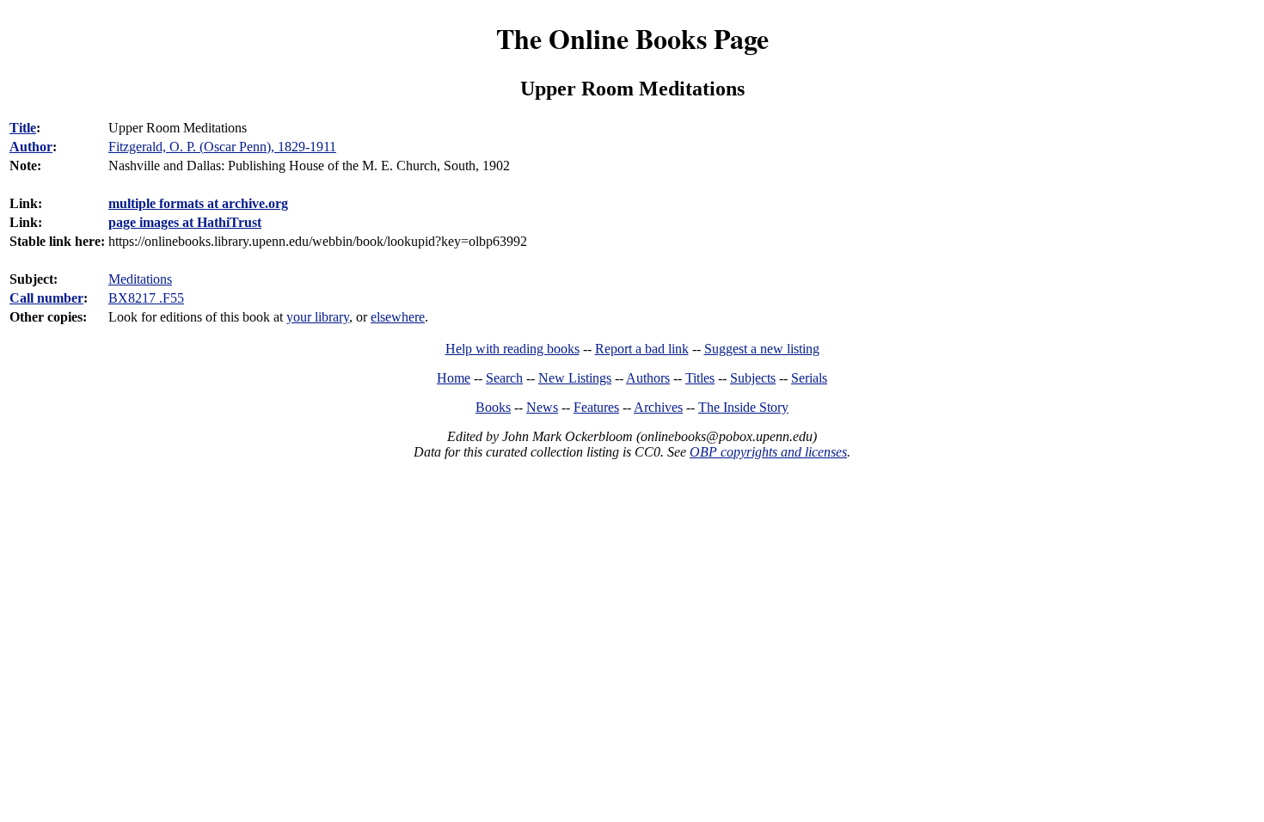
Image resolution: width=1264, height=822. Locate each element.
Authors (648, 378)
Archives (658, 407)
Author (30, 146)
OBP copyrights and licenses (768, 452)
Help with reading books (512, 348)
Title (22, 127)
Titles (700, 378)
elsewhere (398, 317)
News (542, 407)
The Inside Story (743, 407)
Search (504, 378)
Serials (809, 378)
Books (493, 407)
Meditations (140, 279)
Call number (46, 298)
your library (317, 317)
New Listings (574, 378)
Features (596, 407)
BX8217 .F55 (146, 298)
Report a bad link (642, 348)
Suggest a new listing (761, 348)
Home (453, 378)
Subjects (753, 378)
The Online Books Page (632, 38)
